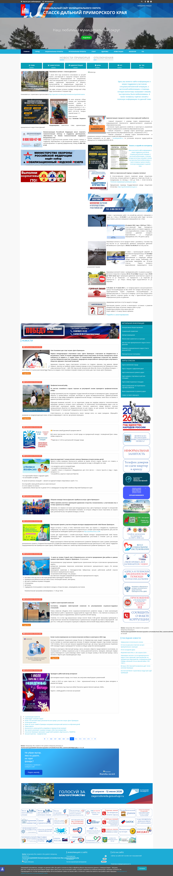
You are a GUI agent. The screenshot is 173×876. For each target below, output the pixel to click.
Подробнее (86, 37)
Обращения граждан (144, 6)
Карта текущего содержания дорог (133, 368)
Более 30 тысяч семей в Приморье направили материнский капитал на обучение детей (52, 724)
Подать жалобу (33, 772)
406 (51, 739)
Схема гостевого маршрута (130, 395)
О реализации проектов (32, 717)
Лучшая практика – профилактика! (35, 734)
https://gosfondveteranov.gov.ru (127, 187)
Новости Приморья (75, 58)
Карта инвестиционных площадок (132, 382)
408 (59, 739)
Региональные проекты (77, 51)
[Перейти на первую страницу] (44, 738)
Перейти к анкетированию (117, 314)
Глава (33, 65)
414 (84, 739)
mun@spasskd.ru (118, 138)
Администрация (77, 65)
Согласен (142, 868)
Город (37, 51)
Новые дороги (29, 726)
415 (88, 739)
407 (55, 739)
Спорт (94, 51)
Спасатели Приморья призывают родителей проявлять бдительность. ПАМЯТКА (50, 732)
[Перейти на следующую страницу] (92, 738)
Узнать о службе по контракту (140, 146)
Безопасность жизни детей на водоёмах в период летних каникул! (45, 728)
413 (80, 739)
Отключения (103, 58)
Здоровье (104, 51)
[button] (145, 1)
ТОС (143, 51)
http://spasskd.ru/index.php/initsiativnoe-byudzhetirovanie (67, 94)
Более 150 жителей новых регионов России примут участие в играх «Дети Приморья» (52, 720)
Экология (132, 51)
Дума (99, 65)
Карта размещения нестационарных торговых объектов (133, 386)
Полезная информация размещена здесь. (123, 182)
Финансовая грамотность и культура (133, 339)
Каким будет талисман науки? (34, 719)
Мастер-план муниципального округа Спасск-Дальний (136, 343)
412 (76, 739)
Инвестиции (118, 51)
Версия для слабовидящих (32, 1)
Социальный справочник (130, 331)
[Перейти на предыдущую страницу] (47, 738)
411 (72, 739)
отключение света (30, 722)
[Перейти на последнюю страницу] (95, 738)
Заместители (55, 65)
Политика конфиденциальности (121, 864)
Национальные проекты (54, 51)
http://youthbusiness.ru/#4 (92, 531)
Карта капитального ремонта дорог (133, 372)
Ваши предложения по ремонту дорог (134, 391)
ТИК (143, 65)
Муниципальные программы (131, 354)
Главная (26, 51)
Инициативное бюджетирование (132, 327)
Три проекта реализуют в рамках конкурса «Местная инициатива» (45, 730)
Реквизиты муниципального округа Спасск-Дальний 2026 (135, 349)
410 (68, 739)
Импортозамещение (128, 335)
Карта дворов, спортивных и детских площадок (133, 377)
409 (64, 739)
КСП (120, 65)
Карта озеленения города (130, 365)
